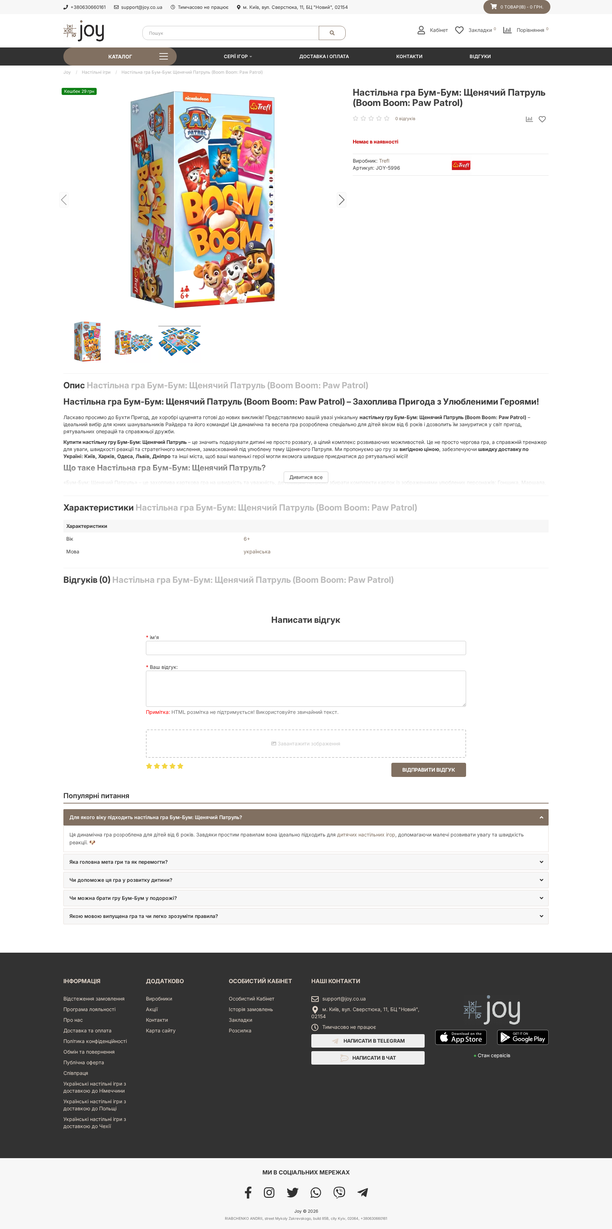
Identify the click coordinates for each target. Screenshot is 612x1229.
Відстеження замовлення (94, 999)
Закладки (240, 1020)
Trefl (384, 161)
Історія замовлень (251, 1009)
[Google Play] (523, 1048)
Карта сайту (161, 1030)
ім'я (154, 637)
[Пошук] (332, 33)
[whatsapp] (316, 1195)
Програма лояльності (89, 1009)
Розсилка (240, 1030)
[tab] (306, 817)
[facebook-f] (248, 1195)
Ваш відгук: (164, 667)
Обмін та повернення (89, 1052)
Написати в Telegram (373, 1041)
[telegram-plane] (362, 1195)
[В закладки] (542, 120)
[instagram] (269, 1195)
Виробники (159, 999)
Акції (152, 1009)
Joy (67, 72)
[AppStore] (461, 1048)
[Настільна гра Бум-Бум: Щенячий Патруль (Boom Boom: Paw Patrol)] (202, 199)
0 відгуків (405, 118)
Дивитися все (306, 477)
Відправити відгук (428, 770)
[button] (306, 817)
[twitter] (293, 1195)
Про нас (73, 1020)
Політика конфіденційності (95, 1041)
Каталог (120, 56)
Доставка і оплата (324, 56)
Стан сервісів (492, 1055)
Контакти (409, 56)
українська (257, 551)
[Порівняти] (529, 120)
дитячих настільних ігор (366, 834)
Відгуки (480, 56)
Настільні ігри (96, 72)
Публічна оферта (83, 1062)
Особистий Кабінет (251, 999)
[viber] (339, 1195)
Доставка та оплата (87, 1030)
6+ (247, 539)
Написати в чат (373, 1058)
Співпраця (75, 1073)
